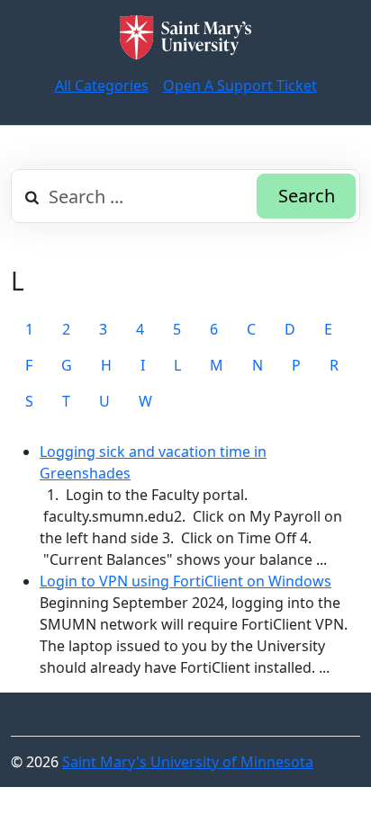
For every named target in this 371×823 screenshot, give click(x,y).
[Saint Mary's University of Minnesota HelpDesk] (185, 37)
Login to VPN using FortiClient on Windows (185, 581)
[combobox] (185, 196)
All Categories (102, 85)
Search (306, 195)
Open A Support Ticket (240, 85)
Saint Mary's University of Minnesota (187, 762)
